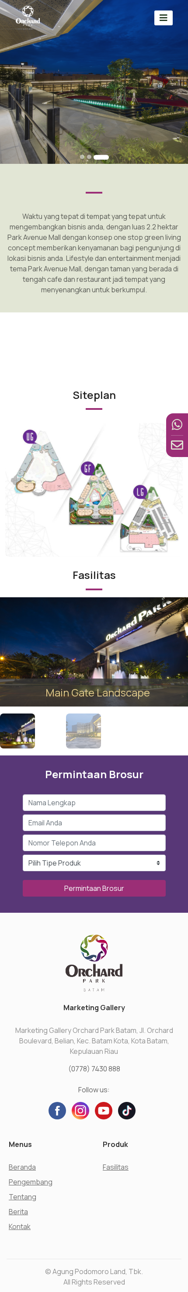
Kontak (20, 1226)
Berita (18, 1211)
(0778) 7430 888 (94, 1069)
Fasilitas (116, 1167)
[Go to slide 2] (89, 157)
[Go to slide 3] (101, 157)
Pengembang (30, 1182)
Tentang (22, 1197)
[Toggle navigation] (163, 17)
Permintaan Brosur (94, 888)
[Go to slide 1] (82, 157)
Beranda (22, 1167)
